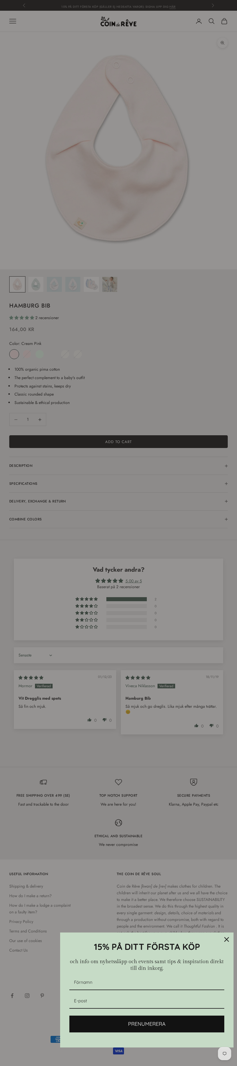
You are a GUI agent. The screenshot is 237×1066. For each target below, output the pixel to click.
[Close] (227, 939)
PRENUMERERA (147, 1024)
